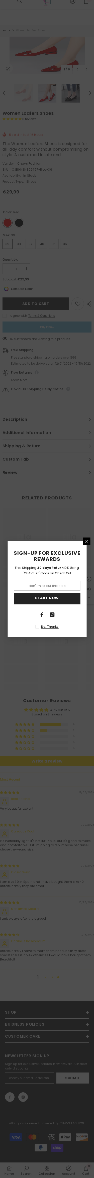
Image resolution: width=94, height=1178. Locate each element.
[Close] (86, 541)
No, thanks (49, 626)
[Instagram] (52, 614)
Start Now (47, 597)
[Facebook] (42, 614)
